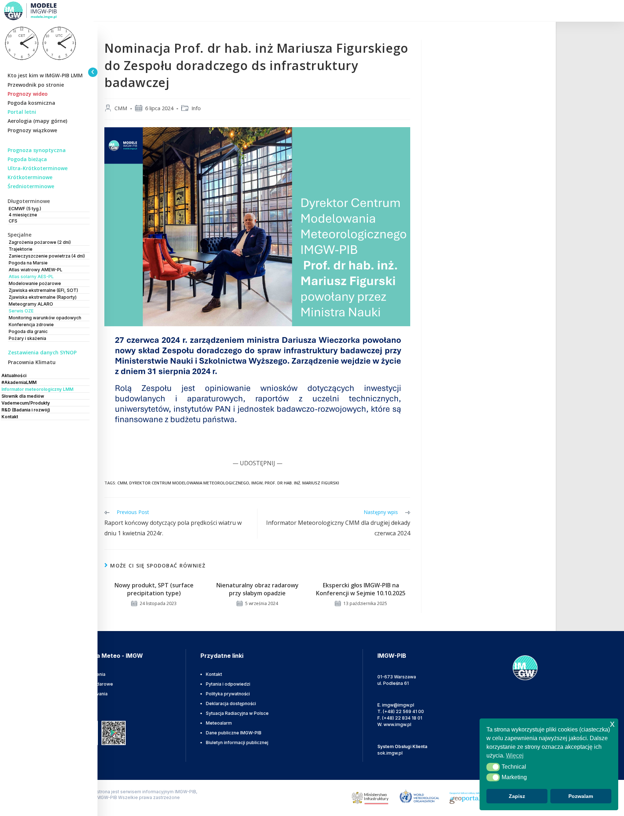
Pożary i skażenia (27, 338)
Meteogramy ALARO (31, 304)
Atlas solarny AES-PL (31, 276)
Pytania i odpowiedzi (228, 684)
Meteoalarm (219, 723)
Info (196, 108)
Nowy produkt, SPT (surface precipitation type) (154, 589)
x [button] (612, 723)
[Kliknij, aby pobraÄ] (113, 732)
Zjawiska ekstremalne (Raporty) (43, 297)
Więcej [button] (515, 755)
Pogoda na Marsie (28, 262)
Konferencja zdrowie (31, 324)
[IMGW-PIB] (40, 11)
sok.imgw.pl (390, 753)
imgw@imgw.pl (398, 705)
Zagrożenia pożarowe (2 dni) (40, 242)
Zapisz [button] (517, 796)
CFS (13, 221)
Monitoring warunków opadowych (45, 317)
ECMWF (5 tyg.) (25, 208)
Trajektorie (20, 249)
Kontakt (214, 674)
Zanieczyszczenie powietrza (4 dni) (47, 256)
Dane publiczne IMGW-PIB (233, 732)
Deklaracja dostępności (231, 703)
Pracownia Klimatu (32, 362)
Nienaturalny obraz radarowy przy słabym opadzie (257, 589)
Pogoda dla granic (28, 331)
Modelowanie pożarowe (35, 283)
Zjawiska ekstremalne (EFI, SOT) (43, 290)
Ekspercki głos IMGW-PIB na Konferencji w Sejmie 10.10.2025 (361, 589)
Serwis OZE (21, 311)
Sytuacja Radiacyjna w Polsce (237, 713)
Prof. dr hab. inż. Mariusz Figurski (302, 482)
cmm (122, 482)
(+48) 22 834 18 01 (402, 718)
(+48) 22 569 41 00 (403, 711)
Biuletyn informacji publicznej (237, 742)
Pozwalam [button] (580, 796)
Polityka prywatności (228, 693)
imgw (257, 482)
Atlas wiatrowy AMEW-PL (35, 269)
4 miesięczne (23, 214)
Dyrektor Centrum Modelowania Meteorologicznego (189, 482)
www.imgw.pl (397, 724)
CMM (120, 108)
